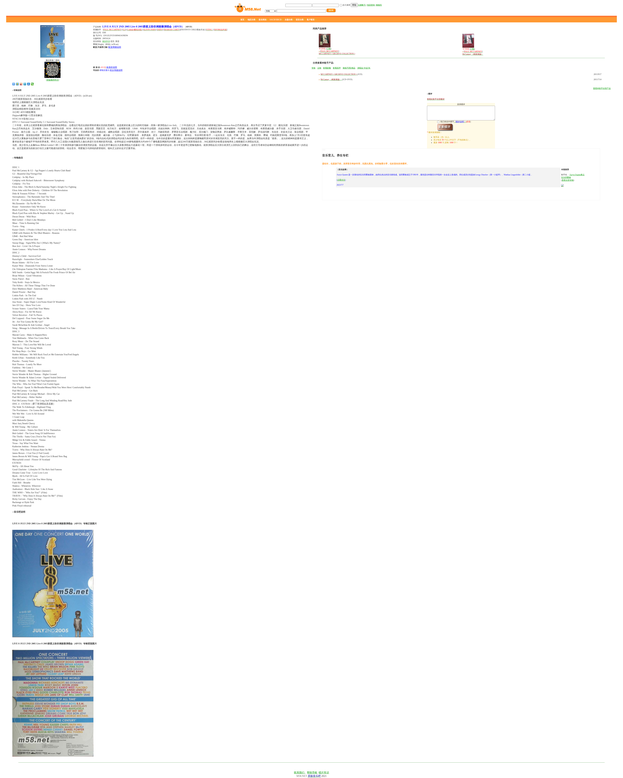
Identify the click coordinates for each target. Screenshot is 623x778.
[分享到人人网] (28, 84)
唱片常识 (324, 772)
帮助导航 (312, 772)
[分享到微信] (32, 84)
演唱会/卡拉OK (363, 68)
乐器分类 (289, 19)
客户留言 (311, 19)
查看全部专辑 (568, 180)
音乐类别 (262, 19)
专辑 (313, 68)
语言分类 (300, 19)
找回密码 (371, 5)
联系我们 (300, 772)
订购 (329, 49)
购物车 (379, 5)
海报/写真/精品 (349, 68)
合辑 (319, 68)
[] (52, 80)
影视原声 (337, 68)
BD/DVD (106, 41)
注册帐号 (362, 5)
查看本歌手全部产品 (602, 88)
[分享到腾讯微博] (25, 84)
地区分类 (251, 19)
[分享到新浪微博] (21, 84)
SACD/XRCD (275, 19)
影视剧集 (327, 68)
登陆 (354, 5)
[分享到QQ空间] (17, 84)
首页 (242, 19)
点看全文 (341, 180)
